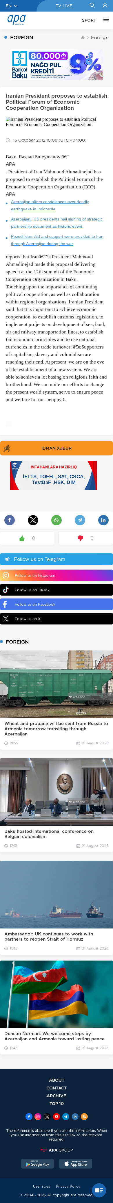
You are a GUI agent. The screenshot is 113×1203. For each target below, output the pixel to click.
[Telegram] (65, 1117)
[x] (47, 1117)
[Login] (105, 6)
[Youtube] (56, 1117)
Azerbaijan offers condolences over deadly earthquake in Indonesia (50, 205)
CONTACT (56, 1087)
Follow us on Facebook (35, 604)
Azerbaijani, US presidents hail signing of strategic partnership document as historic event (57, 223)
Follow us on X (28, 619)
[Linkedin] (75, 1117)
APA (10, 164)
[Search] (92, 6)
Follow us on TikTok (32, 590)
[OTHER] (105, 20)
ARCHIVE (56, 1095)
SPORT (89, 20)
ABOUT (56, 1080)
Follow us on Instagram (35, 575)
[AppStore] (75, 1164)
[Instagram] (37, 1117)
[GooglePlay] (37, 1164)
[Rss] (84, 1117)
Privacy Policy (68, 1186)
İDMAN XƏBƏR (56, 448)
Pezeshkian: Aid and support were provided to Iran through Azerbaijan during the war (57, 240)
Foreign (100, 37)
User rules (41, 1186)
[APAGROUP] (56, 1150)
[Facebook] (28, 1117)
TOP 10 (57, 1103)
